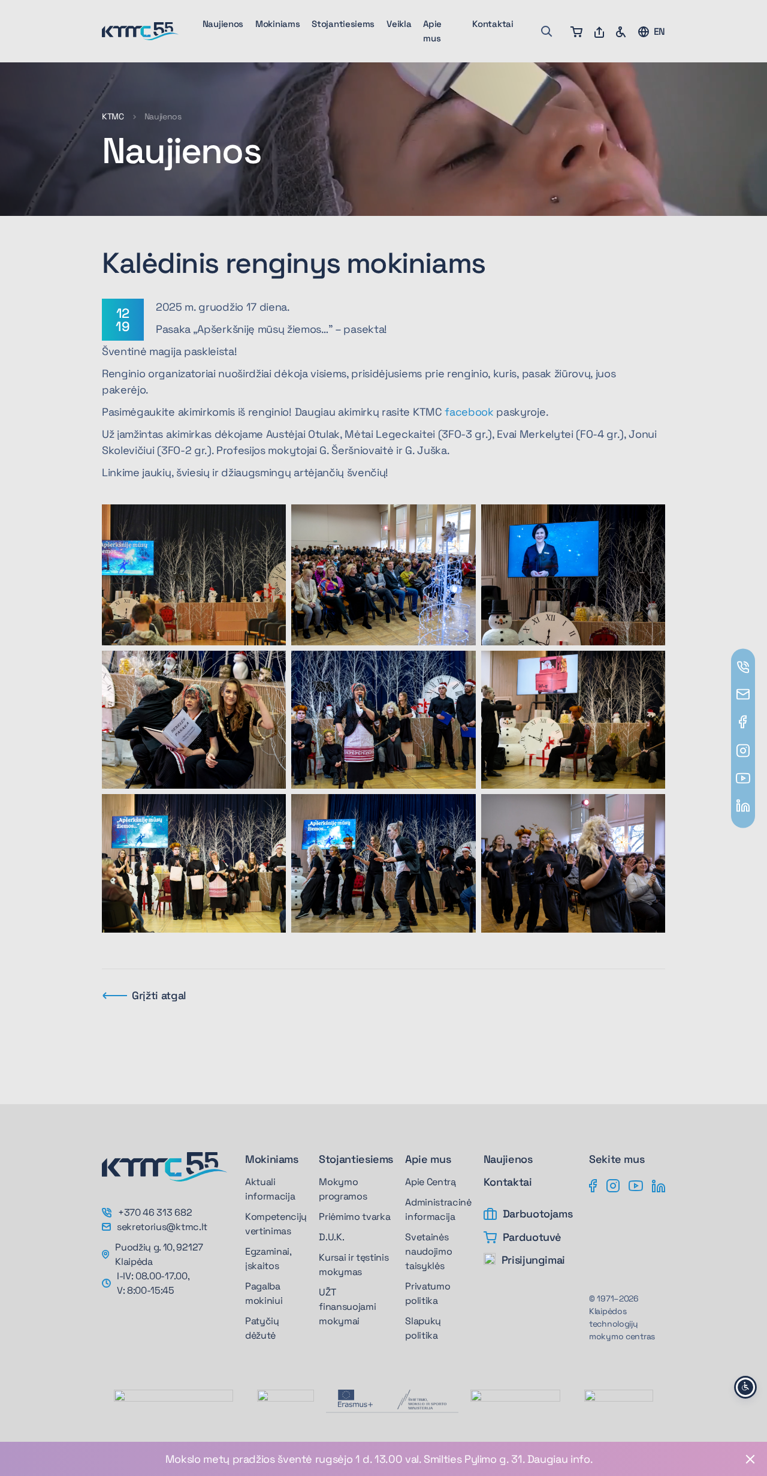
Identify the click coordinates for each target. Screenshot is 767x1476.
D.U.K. (331, 1237)
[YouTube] (636, 1185)
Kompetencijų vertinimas (276, 1223)
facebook (469, 412)
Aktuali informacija (270, 1189)
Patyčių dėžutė (262, 1328)
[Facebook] (593, 1185)
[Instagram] (613, 1185)
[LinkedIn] (658, 1185)
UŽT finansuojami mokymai (347, 1306)
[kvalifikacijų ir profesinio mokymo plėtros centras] (618, 1402)
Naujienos (223, 23)
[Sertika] (285, 1403)
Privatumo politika (427, 1293)
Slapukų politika (423, 1328)
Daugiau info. (560, 1459)
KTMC (113, 116)
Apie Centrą (430, 1182)
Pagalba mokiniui (263, 1293)
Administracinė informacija (438, 1209)
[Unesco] (173, 1415)
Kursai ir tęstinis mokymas (353, 1264)
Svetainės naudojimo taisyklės (428, 1251)
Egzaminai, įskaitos (268, 1258)
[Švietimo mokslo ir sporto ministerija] (421, 1399)
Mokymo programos (343, 1189)
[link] (383, 1459)
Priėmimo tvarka (354, 1216)
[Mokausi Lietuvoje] (515, 1402)
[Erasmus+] (355, 1398)
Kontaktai (492, 23)
